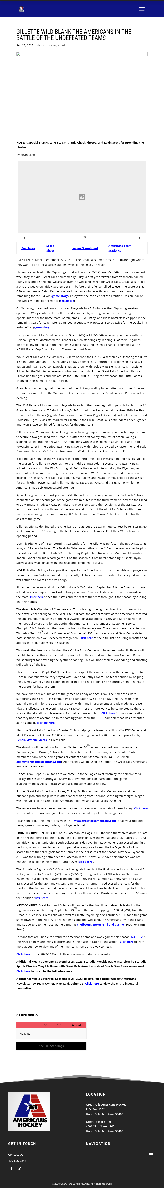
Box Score (28, 248)
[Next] (138, 237)
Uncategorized (55, 45)
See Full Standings (51, 1046)
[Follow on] (11, 1169)
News (40, 45)
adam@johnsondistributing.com (38, 762)
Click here (37, 597)
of (82, 237)
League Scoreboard (85, 248)
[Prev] (26, 237)
